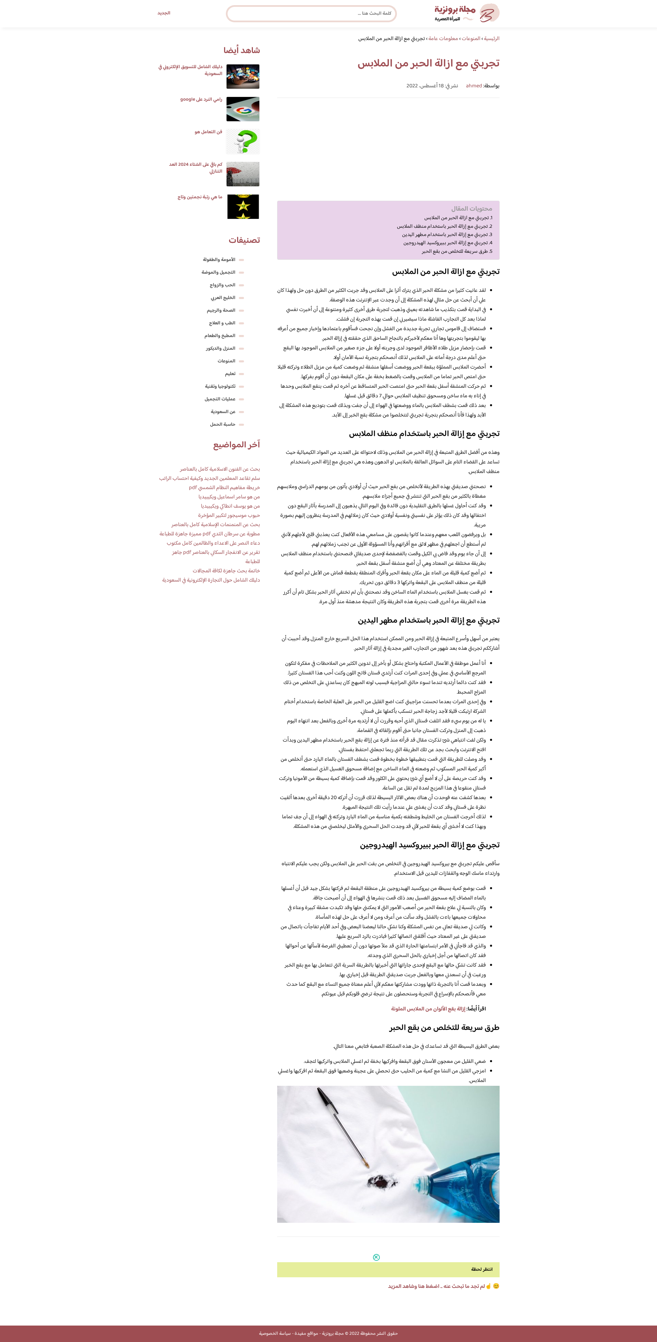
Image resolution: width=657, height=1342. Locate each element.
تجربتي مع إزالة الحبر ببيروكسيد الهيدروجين (445, 243)
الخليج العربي (223, 298)
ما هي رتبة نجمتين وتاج (200, 197)
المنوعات (226, 361)
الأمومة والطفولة (219, 260)
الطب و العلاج (222, 323)
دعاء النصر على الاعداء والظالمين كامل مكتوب (213, 543)
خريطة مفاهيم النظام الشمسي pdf (224, 488)
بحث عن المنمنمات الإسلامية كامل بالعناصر (215, 525)
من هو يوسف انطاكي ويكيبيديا (230, 506)
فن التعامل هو (208, 132)
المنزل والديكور (220, 349)
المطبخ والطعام (220, 336)
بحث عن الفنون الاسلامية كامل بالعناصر (220, 469)
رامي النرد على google (201, 100)
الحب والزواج (222, 285)
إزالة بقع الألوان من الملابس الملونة (428, 1009)
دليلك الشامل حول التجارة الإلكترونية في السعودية (211, 580)
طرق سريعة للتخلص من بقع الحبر (455, 251)
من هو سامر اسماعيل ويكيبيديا (229, 497)
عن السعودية (223, 412)
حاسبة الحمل (222, 425)
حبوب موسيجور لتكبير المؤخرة (229, 515)
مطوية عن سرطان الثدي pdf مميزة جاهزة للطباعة (209, 534)
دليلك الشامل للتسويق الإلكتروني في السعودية (190, 70)
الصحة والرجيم (221, 311)
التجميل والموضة (218, 273)
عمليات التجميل (220, 399)
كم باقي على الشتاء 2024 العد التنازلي (195, 168)
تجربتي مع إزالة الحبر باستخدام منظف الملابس (442, 226)
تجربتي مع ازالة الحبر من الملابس (456, 218)
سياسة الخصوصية (275, 1334)
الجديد (163, 13)
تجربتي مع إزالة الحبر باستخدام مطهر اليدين (445, 235)
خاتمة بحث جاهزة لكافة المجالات (226, 571)
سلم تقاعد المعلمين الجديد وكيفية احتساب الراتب (209, 478)
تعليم (230, 374)
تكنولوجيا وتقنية (220, 387)
